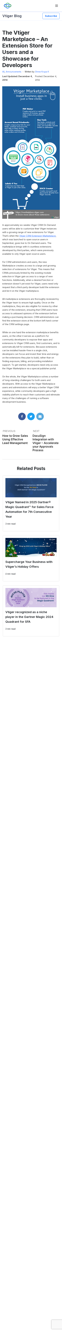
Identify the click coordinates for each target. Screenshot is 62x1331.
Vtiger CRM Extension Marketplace (37, 235)
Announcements (13, 72)
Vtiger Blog (12, 16)
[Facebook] (22, 416)
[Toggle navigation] (56, 5)
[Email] (40, 416)
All (3, 72)
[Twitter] (31, 416)
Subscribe (51, 15)
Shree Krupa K (42, 72)
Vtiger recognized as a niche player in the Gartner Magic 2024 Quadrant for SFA (29, 616)
